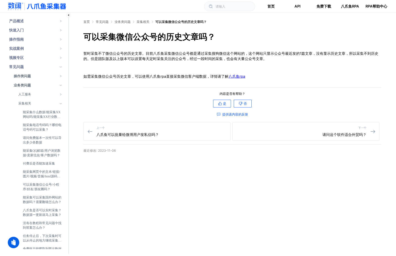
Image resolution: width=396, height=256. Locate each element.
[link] (102, 21)
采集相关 (143, 22)
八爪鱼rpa (236, 76)
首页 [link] (86, 21)
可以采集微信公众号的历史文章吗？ (181, 22)
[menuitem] (36, 21)
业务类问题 (123, 22)
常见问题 (102, 22)
